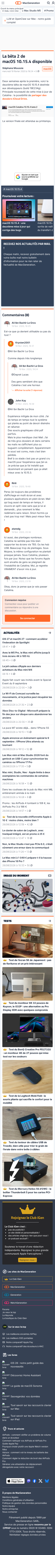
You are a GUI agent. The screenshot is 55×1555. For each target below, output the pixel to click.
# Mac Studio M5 (31, 10)
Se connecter (27, 618)
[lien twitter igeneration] (41, 1481)
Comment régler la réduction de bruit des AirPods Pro (26, 1459)
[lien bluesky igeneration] (47, 1481)
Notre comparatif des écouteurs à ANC (25, 1346)
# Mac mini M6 (10, 10)
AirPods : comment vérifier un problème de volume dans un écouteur (26, 1436)
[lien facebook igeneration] (34, 1481)
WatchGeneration (18, 1302)
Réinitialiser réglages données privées (28, 1534)
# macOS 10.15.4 (13, 189)
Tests (8, 921)
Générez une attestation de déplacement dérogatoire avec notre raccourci (22, 1465)
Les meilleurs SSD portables (19, 1338)
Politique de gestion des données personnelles (24, 1503)
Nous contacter (9, 1512)
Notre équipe (8, 1506)
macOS (47, 68)
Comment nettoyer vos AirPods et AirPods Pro (24, 1440)
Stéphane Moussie (12, 68)
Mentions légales (10, 1497)
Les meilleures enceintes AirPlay (21, 1334)
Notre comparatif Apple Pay (19, 1342)
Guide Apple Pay (10, 1443)
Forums (5, 1309)
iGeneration (15, 1295)
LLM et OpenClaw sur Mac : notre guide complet (29, 20)
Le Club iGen (15, 1279)
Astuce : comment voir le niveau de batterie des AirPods (25, 1454)
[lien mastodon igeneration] (28, 1481)
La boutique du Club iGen (14, 1318)
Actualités (12, 633)
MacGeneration (17, 1287)
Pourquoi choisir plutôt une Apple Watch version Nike (25, 1448)
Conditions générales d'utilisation (18, 1500)
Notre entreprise (10, 1509)
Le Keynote (7, 1315)
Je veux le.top (9, 1312)
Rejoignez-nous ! (27, 1260)
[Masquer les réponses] (5, 407)
